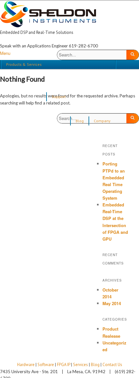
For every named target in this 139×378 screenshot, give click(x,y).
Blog (80, 120)
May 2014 (111, 303)
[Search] (132, 55)
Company (102, 120)
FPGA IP (64, 364)
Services (81, 364)
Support (59, 96)
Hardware (26, 364)
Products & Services (24, 64)
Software (46, 364)
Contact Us (112, 364)
